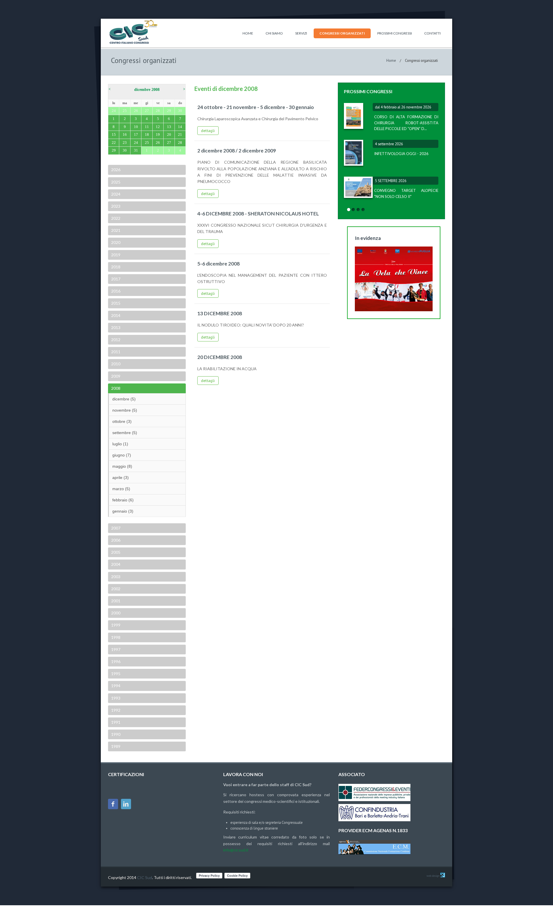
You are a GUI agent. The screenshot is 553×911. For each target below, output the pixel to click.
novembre (124, 410)
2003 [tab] (115, 576)
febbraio (123, 500)
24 (136, 142)
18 (147, 134)
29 (114, 150)
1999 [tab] (115, 624)
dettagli (208, 130)
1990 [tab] (115, 734)
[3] (358, 209)
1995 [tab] (115, 673)
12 (158, 127)
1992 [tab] (115, 710)
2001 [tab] (115, 600)
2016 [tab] (115, 291)
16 (125, 134)
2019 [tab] (115, 254)
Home (248, 33)
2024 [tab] (115, 194)
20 (169, 134)
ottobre (122, 421)
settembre (124, 432)
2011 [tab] (115, 351)
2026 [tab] (115, 169)
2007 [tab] (115, 528)
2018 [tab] (115, 266)
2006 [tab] (115, 540)
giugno (121, 455)
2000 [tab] (115, 612)
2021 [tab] (115, 230)
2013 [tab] (115, 327)
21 (180, 134)
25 (147, 142)
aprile (120, 477)
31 (136, 150)
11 (147, 127)
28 (180, 142)
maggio (122, 466)
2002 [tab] (115, 588)
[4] (363, 209)
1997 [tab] (115, 649)
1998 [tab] (115, 637)
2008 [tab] (115, 388)
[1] (348, 209)
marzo (121, 488)
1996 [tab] (115, 661)
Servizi (301, 33)
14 (180, 127)
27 (169, 142)
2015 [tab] (115, 303)
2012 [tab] (115, 339)
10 (136, 127)
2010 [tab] (115, 363)
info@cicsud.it (236, 849)
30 (125, 150)
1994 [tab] (115, 685)
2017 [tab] (115, 278)
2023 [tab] (115, 206)
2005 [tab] (115, 552)
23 (125, 142)
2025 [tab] (115, 181)
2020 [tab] (115, 242)
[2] (353, 209)
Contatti (432, 33)
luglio (120, 444)
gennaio (122, 511)
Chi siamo (274, 33)
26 (158, 142)
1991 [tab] (115, 722)
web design (433, 875)
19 (158, 134)
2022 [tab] (115, 218)
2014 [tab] (115, 315)
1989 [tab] (115, 746)
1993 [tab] (115, 698)
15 (114, 134)
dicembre (124, 399)
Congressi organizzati (342, 33)
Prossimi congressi (394, 33)
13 (169, 127)
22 (114, 142)
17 (136, 134)
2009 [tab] (115, 376)
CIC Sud (144, 877)
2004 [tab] (115, 564)
